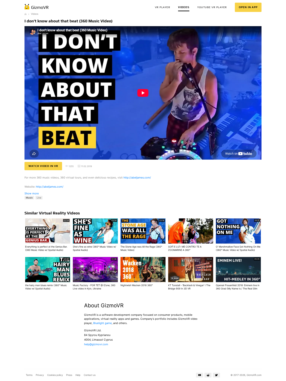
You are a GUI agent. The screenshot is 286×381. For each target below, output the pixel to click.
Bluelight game (102, 323)
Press (69, 375)
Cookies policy (55, 375)
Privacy (40, 375)
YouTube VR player (212, 7)
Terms (29, 375)
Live (39, 197)
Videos (183, 7)
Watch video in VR (43, 166)
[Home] (25, 14)
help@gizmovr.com (96, 344)
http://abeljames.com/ (137, 177)
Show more (31, 193)
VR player (162, 7)
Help (77, 375)
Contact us (89, 375)
